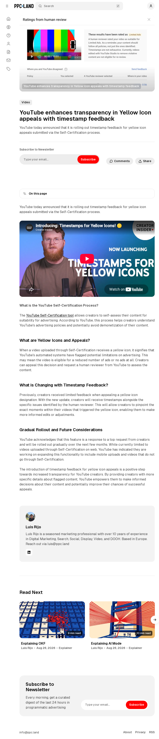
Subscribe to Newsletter (36, 149)
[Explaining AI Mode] (122, 619)
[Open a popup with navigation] (7, 6)
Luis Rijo (33, 527)
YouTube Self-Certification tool (50, 315)
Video (26, 102)
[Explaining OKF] (52, 619)
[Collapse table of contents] (24, 193)
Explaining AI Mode (106, 643)
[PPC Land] (23, 6)
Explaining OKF (33, 643)
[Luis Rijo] (30, 516)
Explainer (65, 648)
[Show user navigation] (151, 6)
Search (49, 6)
